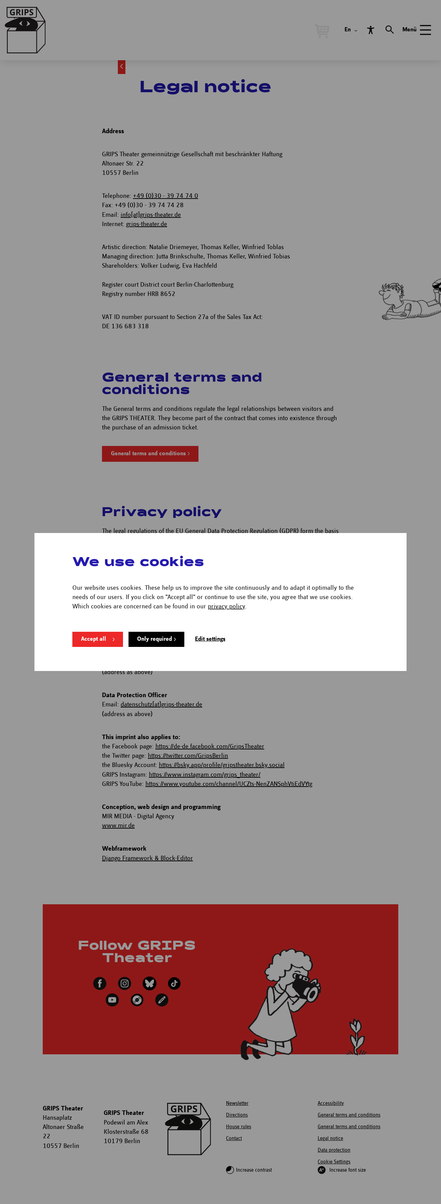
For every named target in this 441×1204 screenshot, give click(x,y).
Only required (154, 639)
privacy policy (226, 606)
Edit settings (210, 639)
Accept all (93, 639)
